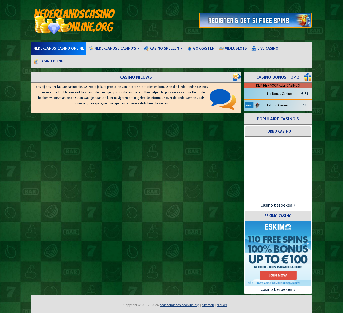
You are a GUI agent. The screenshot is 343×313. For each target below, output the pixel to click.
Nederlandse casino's (115, 48)
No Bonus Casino (279, 94)
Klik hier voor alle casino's (278, 85)
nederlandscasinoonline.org (179, 305)
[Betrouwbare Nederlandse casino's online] (100, 21)
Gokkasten (203, 48)
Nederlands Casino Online (58, 48)
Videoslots (235, 48)
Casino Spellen (164, 48)
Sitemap (208, 305)
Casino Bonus (52, 61)
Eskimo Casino (277, 105)
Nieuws (222, 305)
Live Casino (267, 48)
